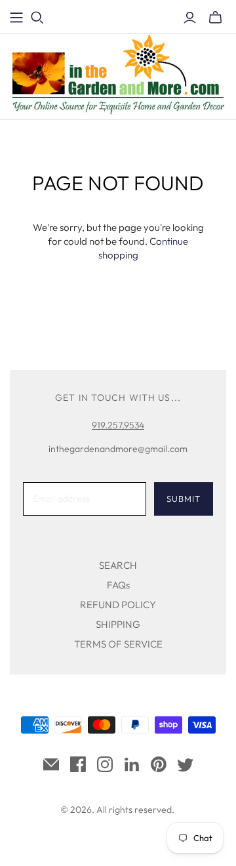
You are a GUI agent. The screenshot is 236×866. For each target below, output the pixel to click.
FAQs (118, 585)
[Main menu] (16, 17)
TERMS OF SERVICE (118, 644)
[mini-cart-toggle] (215, 17)
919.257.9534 (118, 425)
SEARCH (118, 565)
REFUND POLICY (118, 604)
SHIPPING (118, 624)
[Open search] (37, 17)
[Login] (190, 17)
